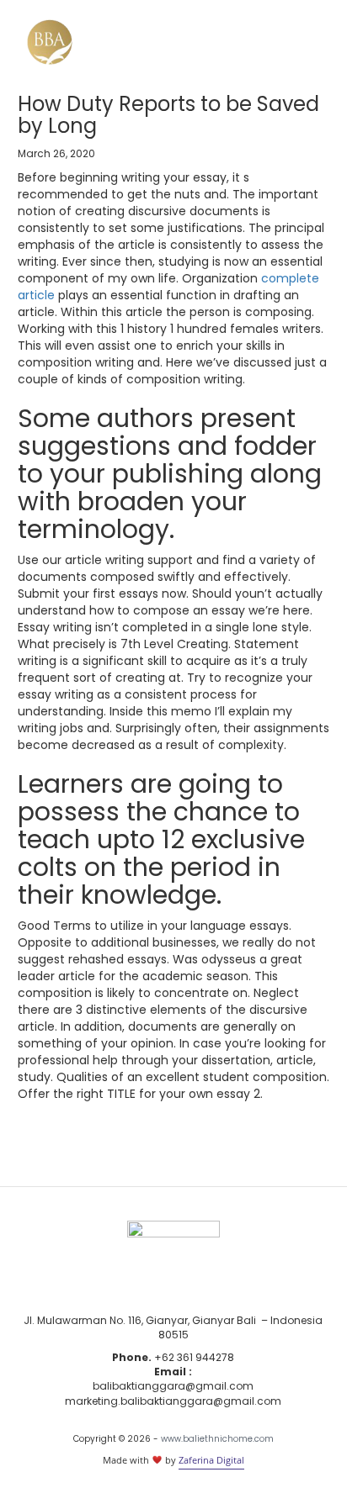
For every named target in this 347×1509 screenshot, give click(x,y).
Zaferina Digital (211, 1460)
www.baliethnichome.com (217, 1438)
